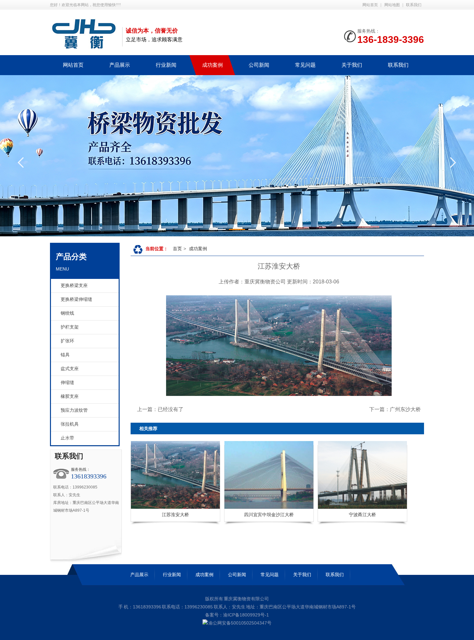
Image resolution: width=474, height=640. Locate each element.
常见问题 (270, 574)
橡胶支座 (70, 396)
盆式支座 (70, 368)
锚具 (65, 354)
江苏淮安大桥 (175, 514)
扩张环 (67, 341)
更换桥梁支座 (74, 285)
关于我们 (302, 574)
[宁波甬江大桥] (332, 475)
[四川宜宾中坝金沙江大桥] (239, 475)
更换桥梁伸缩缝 (76, 299)
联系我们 (413, 5)
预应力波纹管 (74, 410)
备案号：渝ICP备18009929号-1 (237, 614)
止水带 (67, 438)
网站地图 (392, 5)
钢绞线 (67, 313)
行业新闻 (172, 574)
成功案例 (198, 248)
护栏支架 (70, 327)
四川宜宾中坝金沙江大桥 (269, 514)
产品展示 (139, 574)
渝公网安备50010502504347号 (240, 622)
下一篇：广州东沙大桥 (395, 409)
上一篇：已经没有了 (160, 409)
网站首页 (370, 5)
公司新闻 (237, 574)
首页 (177, 248)
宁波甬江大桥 (362, 514)
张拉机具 (70, 424)
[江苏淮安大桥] (145, 475)
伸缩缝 (67, 382)
